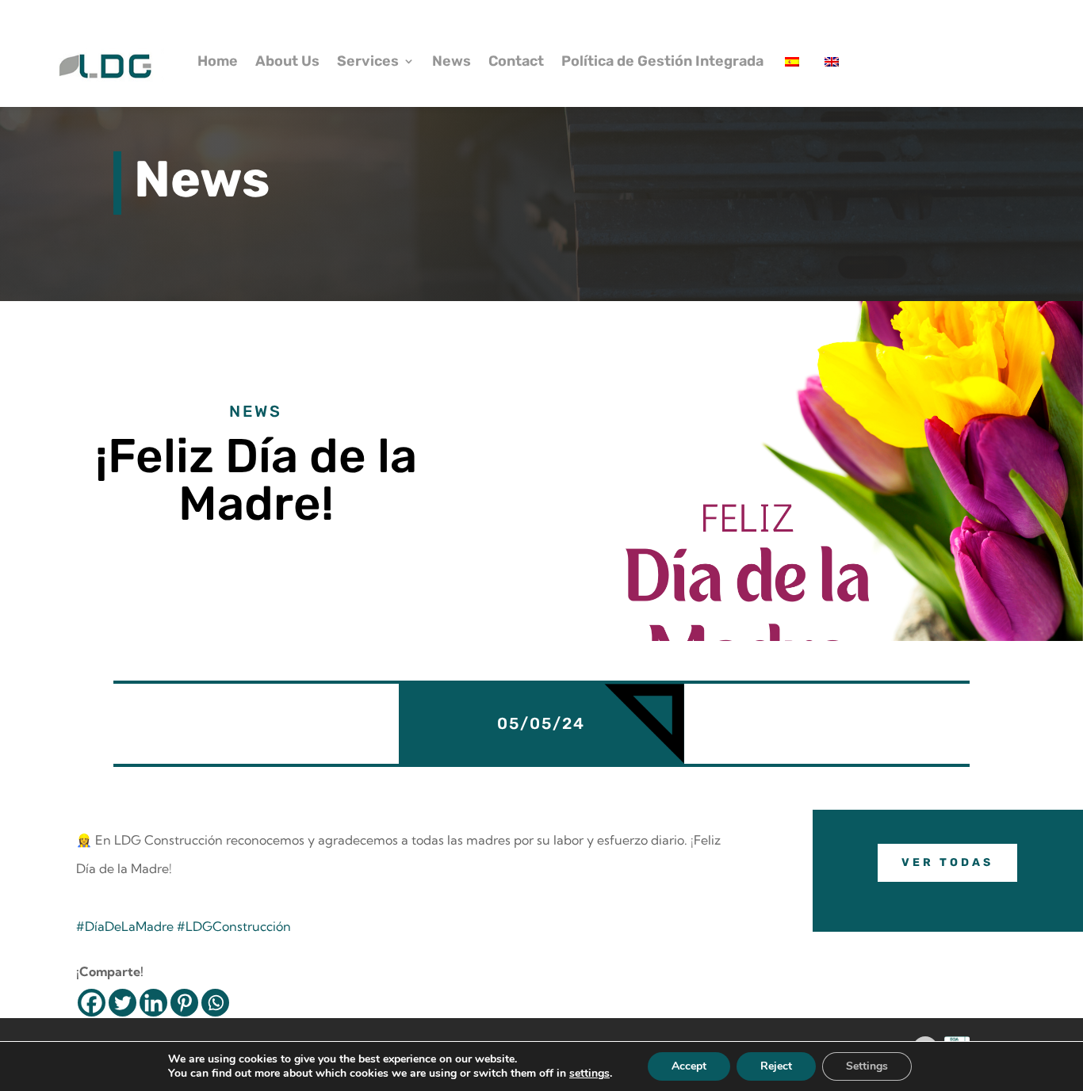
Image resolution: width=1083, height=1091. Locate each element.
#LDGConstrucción (234, 926)
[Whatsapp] (215, 1003)
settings (589, 1073)
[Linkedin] (153, 1003)
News (451, 61)
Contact (516, 61)
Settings (867, 1066)
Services (368, 61)
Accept (689, 1066)
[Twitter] (122, 1003)
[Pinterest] (184, 1003)
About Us (287, 61)
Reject (776, 1066)
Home (217, 61)
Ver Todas (947, 862)
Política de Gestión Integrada (662, 61)
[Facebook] (91, 1003)
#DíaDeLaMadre (125, 926)
